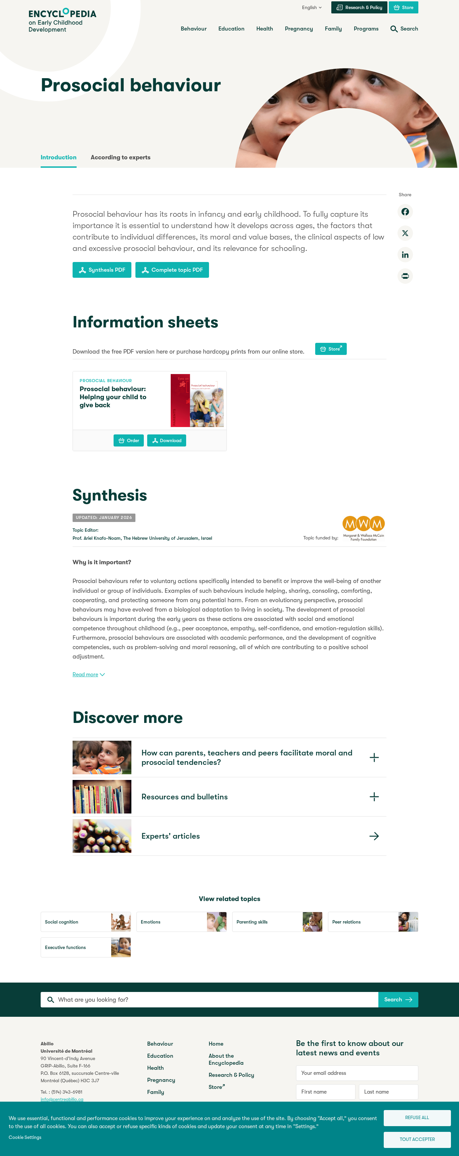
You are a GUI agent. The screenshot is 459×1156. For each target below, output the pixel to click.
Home (216, 1044)
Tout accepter (417, 1139)
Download (170, 440)
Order (133, 440)
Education (160, 1056)
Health (155, 1068)
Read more (85, 675)
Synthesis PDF (107, 270)
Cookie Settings (25, 1137)
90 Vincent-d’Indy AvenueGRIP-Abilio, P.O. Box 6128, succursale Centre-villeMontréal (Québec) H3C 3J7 (80, 1069)
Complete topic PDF (177, 270)
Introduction (59, 157)
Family (155, 1092)
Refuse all (417, 1117)
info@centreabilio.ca (62, 1099)
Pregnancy (161, 1080)
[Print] (405, 276)
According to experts (121, 157)
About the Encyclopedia (226, 1059)
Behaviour (160, 1044)
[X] (405, 233)
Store (334, 349)
